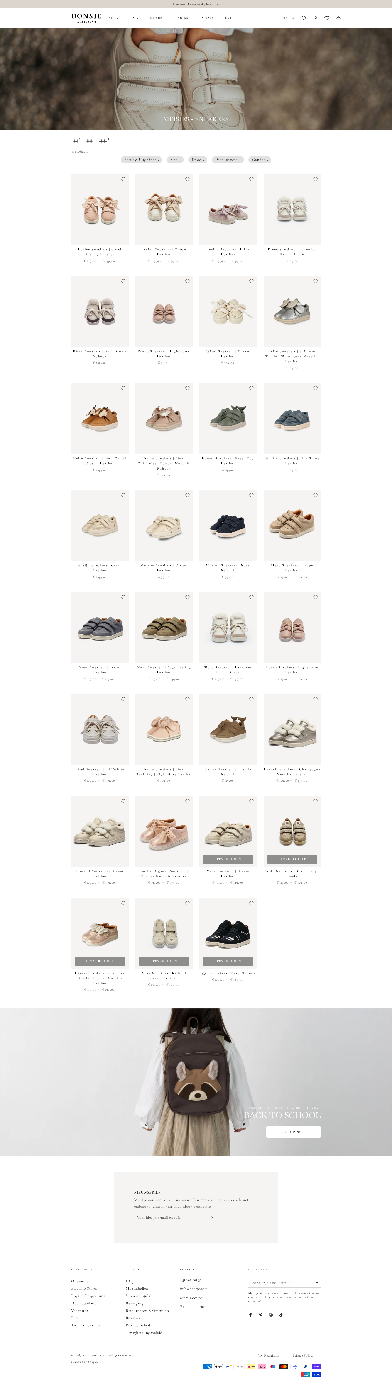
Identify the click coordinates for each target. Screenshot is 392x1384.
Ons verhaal (81, 1281)
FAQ (130, 1281)
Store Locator (191, 1298)
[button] (141, 159)
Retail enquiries (192, 1306)
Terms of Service (86, 1325)
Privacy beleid (138, 1325)
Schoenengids (138, 1296)
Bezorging (135, 1303)
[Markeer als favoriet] (123, 179)
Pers (74, 1318)
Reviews (133, 1318)
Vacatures (79, 1310)
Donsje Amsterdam (94, 1355)
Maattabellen (137, 1288)
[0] (327, 18)
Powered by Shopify (84, 1362)
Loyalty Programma (88, 1296)
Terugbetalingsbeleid (144, 1332)
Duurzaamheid (84, 1303)
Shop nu (293, 1132)
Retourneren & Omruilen (147, 1310)
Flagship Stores (84, 1288)
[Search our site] (304, 18)
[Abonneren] (213, 1217)
